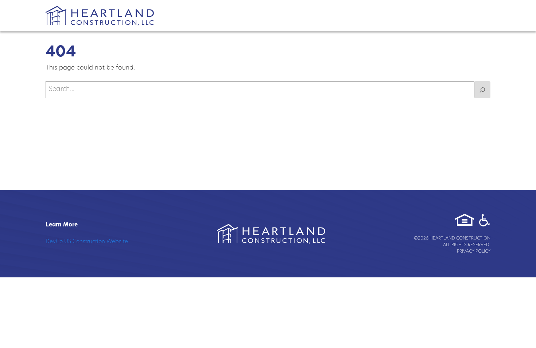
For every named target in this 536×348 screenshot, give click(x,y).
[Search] (482, 89)
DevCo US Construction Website (87, 242)
